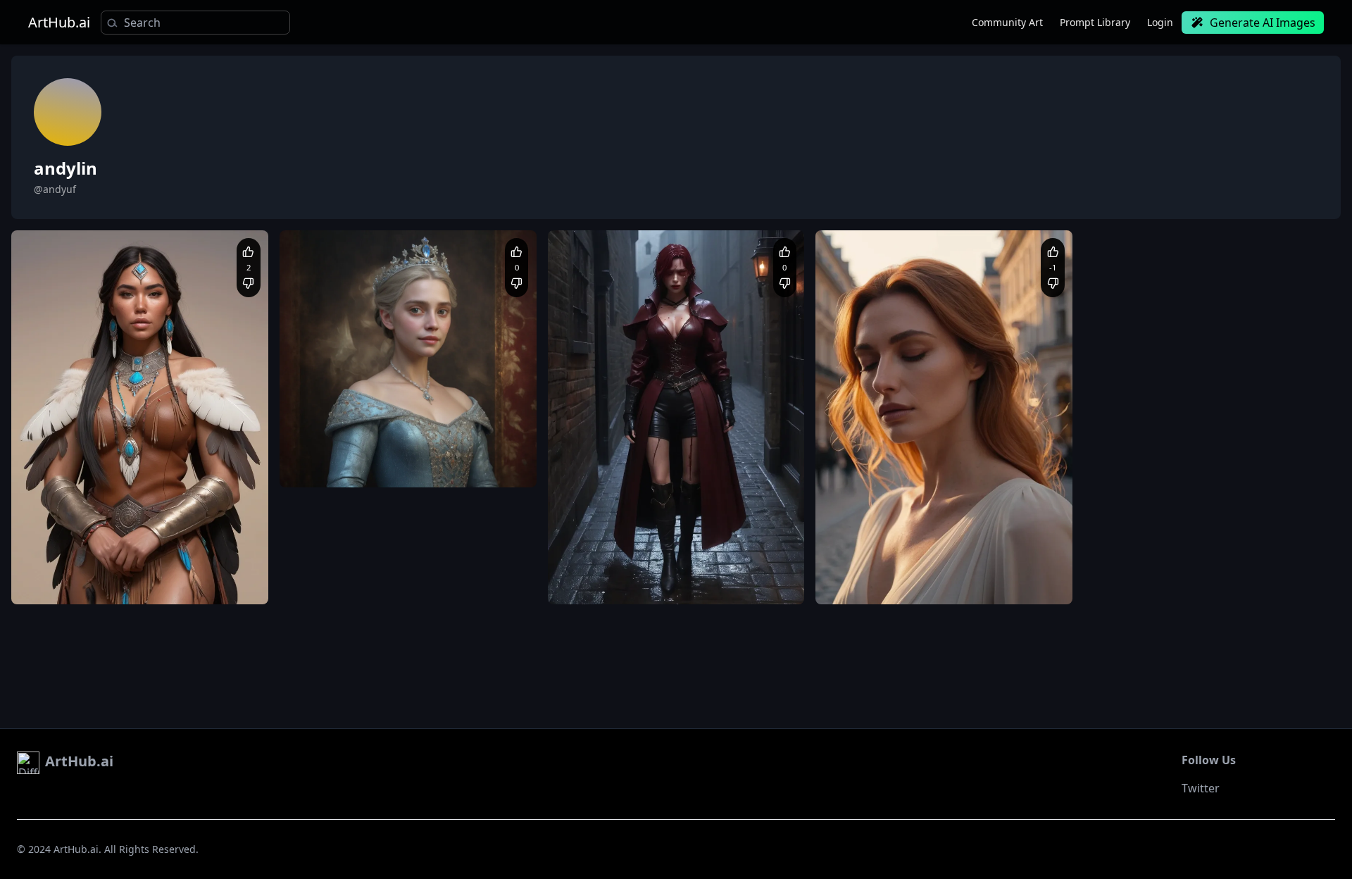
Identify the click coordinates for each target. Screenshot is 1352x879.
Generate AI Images (1262, 22)
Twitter (1201, 788)
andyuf (61, 545)
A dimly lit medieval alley (614, 569)
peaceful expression (965, 583)
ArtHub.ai (59, 22)
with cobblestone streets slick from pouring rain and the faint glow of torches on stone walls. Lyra (674, 583)
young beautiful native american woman (163, 583)
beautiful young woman (879, 569)
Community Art (1007, 22)
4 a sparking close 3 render (442, 466)
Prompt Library (1095, 22)
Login (1160, 22)
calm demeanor (965, 569)
